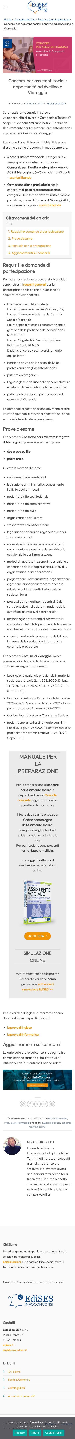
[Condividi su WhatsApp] (23, 1104)
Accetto (20, 1432)
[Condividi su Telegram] (52, 1104)
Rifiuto (35, 1432)
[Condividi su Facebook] (30, 1104)
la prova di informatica (23, 1034)
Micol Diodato (56, 103)
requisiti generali (34, 284)
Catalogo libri (16, 1388)
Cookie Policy (53, 1432)
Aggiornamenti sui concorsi (31, 253)
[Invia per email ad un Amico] (44, 1104)
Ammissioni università (21, 1396)
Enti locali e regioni (57, 1118)
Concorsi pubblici (24, 19)
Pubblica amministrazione (54, 19)
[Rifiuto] (69, 1429)
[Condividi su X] (37, 1104)
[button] (5, 7)
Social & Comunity (19, 1379)
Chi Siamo (14, 1371)
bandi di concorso (51, 1122)
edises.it (8, 1345)
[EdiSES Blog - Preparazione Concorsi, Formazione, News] (38, 7)
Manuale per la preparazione (31, 246)
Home (8, 19)
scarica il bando (20, 177)
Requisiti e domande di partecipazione (37, 231)
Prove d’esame (22, 238)
